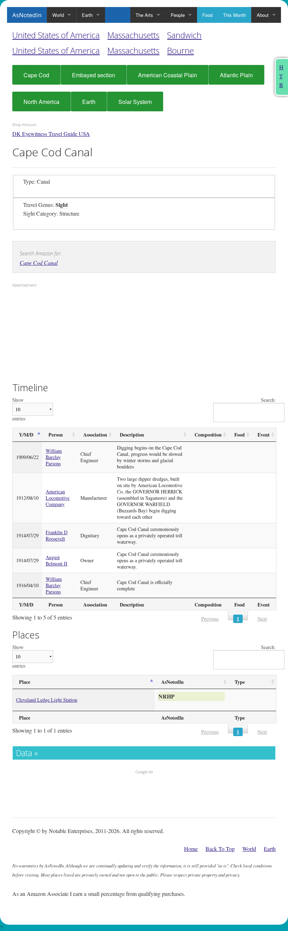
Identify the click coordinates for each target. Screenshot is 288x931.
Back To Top (220, 848)
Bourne (180, 50)
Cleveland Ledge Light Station (46, 699)
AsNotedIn (26, 15)
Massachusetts (133, 35)
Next (262, 618)
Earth (87, 15)
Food (207, 15)
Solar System (135, 102)
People (178, 15)
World (58, 15)
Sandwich (184, 35)
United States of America (56, 35)
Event (263, 434)
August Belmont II (56, 560)
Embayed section (93, 75)
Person (55, 434)
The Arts (144, 15)
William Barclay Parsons (54, 457)
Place (24, 682)
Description (132, 434)
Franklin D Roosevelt (56, 535)
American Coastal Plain (167, 75)
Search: (268, 400)
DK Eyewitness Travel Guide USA (51, 133)
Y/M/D (26, 434)
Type (240, 682)
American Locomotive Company (58, 497)
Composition (208, 434)
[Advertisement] (56, 335)
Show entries (18, 409)
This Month (234, 15)
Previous (209, 618)
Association (95, 434)
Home (191, 848)
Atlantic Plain (236, 75)
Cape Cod (36, 75)
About (263, 15)
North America (41, 102)
